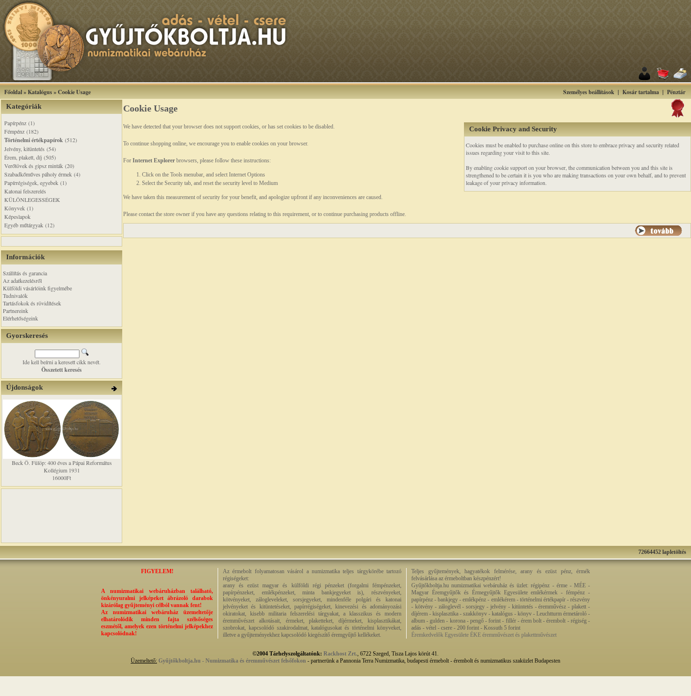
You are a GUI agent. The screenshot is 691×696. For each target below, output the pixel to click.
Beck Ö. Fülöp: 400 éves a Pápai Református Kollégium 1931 (62, 466)
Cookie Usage (74, 92)
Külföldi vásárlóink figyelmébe (37, 288)
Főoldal (13, 92)
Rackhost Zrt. (340, 653)
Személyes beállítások (588, 92)
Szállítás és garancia (25, 273)
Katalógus (40, 92)
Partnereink (15, 310)
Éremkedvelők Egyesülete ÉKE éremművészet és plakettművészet (484, 635)
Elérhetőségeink (20, 318)
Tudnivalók (15, 295)
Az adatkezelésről (22, 280)
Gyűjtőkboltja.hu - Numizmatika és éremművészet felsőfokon (232, 660)
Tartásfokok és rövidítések (32, 303)
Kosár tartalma (640, 92)
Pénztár (676, 92)
